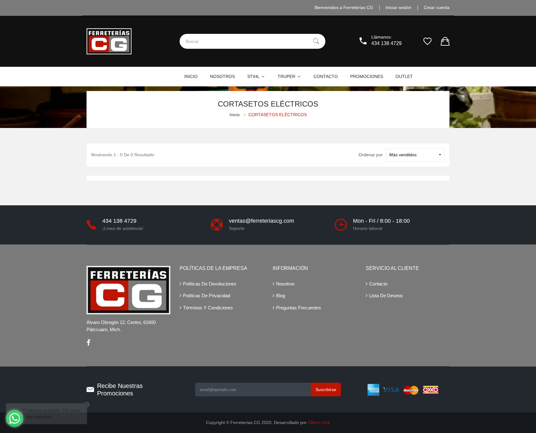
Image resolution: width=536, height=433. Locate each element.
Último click (319, 422)
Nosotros (285, 283)
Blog (280, 295)
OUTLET (404, 76)
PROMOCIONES (366, 76)
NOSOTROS (222, 76)
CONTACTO (326, 76)
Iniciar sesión (398, 7)
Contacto (378, 283)
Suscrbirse (325, 389)
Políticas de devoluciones (209, 283)
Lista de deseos (386, 295)
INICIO (191, 76)
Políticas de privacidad (206, 295)
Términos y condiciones (208, 307)
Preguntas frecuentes (298, 307)
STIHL (254, 76)
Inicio (235, 114)
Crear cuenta (436, 7)
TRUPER (287, 76)
